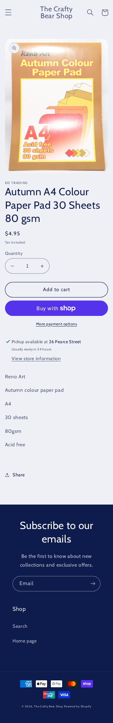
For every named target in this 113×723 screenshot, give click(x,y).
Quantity (14, 253)
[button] (8, 12)
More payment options (56, 324)
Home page (25, 641)
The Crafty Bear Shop (48, 706)
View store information (36, 358)
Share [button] (19, 475)
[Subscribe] (93, 583)
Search (20, 626)
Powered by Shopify (77, 706)
